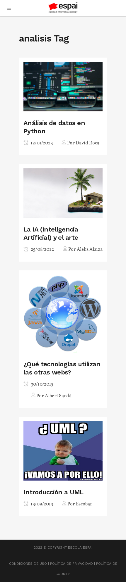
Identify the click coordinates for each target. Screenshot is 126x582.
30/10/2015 (41, 384)
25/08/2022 (42, 249)
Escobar (84, 504)
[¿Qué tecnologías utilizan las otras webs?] (63, 313)
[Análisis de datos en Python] (63, 86)
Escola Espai (80, 547)
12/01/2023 (41, 143)
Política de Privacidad (71, 564)
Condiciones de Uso (28, 564)
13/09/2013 (41, 504)
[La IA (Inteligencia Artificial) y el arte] (63, 192)
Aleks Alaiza (90, 249)
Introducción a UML (53, 492)
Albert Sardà (58, 396)
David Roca (87, 143)
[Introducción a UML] (63, 450)
